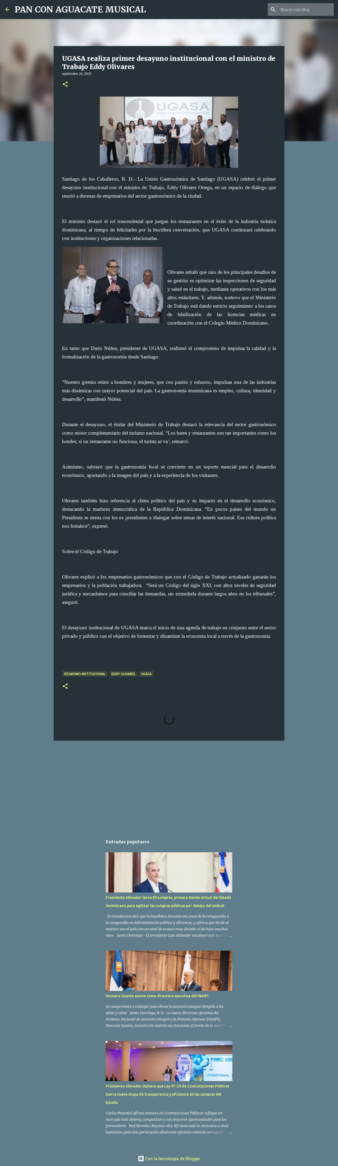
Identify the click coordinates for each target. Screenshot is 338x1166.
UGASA (146, 674)
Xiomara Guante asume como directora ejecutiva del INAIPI (157, 996)
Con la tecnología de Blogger (172, 1158)
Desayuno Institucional (84, 674)
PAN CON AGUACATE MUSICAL (80, 9)
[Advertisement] (169, 786)
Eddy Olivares (123, 674)
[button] (65, 84)
